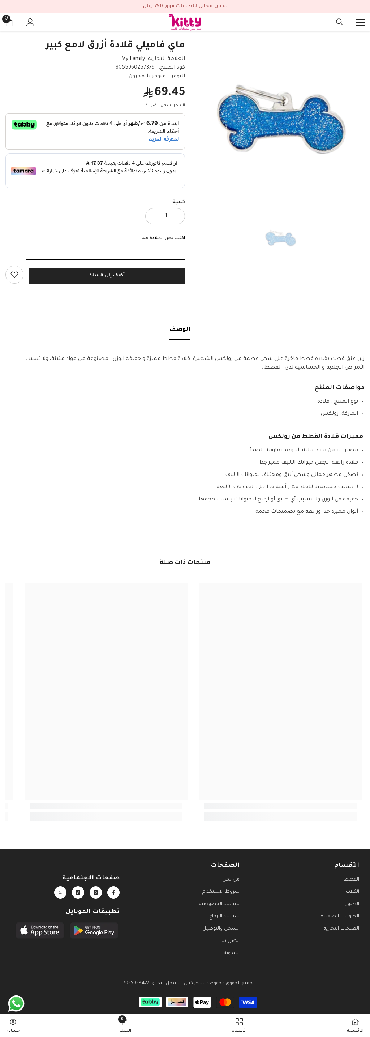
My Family (133, 59)
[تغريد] (60, 892)
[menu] (360, 22)
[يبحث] (339, 22)
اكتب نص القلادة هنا (163, 238)
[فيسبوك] (113, 892)
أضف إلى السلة (106, 275)
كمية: (178, 202)
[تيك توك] (78, 892)
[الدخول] (30, 22)
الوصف (179, 330)
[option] (280, 115)
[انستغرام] (96, 892)
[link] (14, 275)
